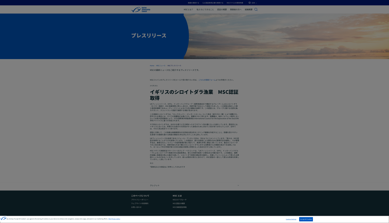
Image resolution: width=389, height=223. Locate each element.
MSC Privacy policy (114, 219)
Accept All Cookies (306, 219)
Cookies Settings (291, 219)
